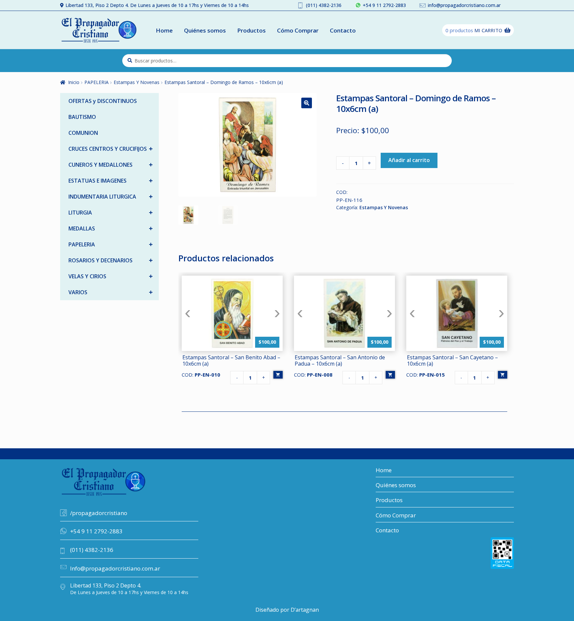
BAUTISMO (82, 117)
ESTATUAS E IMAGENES (110, 180)
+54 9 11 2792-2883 (384, 5)
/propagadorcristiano (98, 513)
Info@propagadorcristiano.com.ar (115, 568)
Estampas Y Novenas (136, 82)
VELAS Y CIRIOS (110, 276)
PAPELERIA (96, 82)
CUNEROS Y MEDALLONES (110, 164)
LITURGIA (110, 212)
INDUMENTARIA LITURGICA (110, 196)
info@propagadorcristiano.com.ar (464, 5)
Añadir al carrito (409, 160)
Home (164, 30)
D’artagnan (305, 609)
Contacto (343, 30)
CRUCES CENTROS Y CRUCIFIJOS (110, 148)
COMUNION (83, 132)
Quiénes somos (205, 30)
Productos (251, 30)
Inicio (73, 82)
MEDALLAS (110, 228)
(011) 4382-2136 (323, 5)
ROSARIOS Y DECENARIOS (110, 260)
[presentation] (187, 313)
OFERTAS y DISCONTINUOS (102, 101)
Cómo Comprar (298, 30)
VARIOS (110, 292)
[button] (306, 103)
